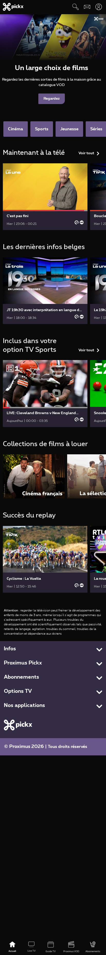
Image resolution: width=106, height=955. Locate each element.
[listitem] (34, 476)
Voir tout (86, 153)
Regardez (51, 98)
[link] (45, 196)
